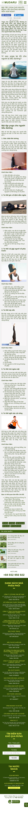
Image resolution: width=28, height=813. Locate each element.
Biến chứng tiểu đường (16, 526)
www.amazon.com (14, 787)
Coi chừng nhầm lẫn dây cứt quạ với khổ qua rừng (16, 536)
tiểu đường (5, 43)
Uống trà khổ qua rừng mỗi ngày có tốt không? (16, 550)
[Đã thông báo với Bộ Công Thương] (14, 803)
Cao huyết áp (12, 523)
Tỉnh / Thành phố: (14, 743)
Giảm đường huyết (20, 523)
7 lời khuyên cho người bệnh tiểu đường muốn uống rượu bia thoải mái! (15, 515)
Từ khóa (14, 750)
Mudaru (8, 2)
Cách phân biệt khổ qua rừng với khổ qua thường (16, 564)
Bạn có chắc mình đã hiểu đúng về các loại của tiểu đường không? (14, 505)
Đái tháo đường (6, 526)
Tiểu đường (5, 523)
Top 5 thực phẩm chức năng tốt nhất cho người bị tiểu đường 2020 (16, 558)
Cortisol (7, 110)
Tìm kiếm (14, 758)
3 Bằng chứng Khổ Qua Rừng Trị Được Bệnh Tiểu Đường (15, 498)
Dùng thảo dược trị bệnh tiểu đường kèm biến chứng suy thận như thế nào (15, 510)
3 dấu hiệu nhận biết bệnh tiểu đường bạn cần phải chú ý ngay (14, 501)
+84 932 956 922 (14, 574)
